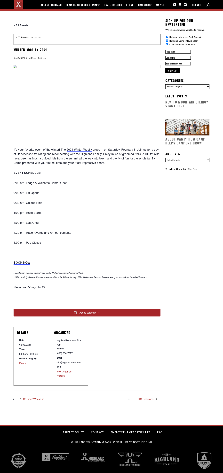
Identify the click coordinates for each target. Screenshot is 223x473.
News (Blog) (144, 5)
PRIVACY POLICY (73, 432)
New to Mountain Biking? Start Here (186, 104)
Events (22, 363)
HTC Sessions (145, 399)
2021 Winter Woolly (79, 149)
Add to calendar (88, 312)
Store (130, 5)
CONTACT (97, 432)
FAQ (159, 432)
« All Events (21, 25)
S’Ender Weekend (33, 399)
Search (196, 5)
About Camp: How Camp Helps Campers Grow (185, 141)
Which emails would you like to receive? (185, 29)
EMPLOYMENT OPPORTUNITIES (130, 432)
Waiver (160, 5)
